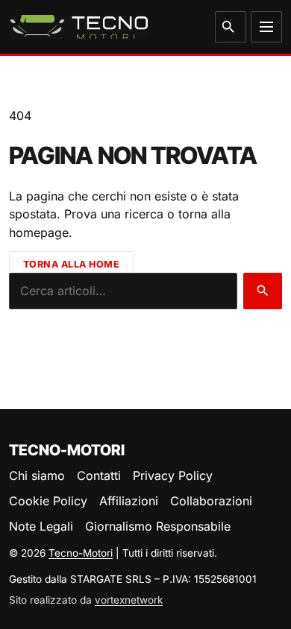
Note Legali (41, 526)
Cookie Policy (48, 500)
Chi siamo (37, 475)
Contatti (99, 475)
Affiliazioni (128, 500)
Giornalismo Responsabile (158, 526)
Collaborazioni (211, 500)
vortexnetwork (129, 600)
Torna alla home (71, 264)
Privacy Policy (173, 475)
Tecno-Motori (80, 553)
